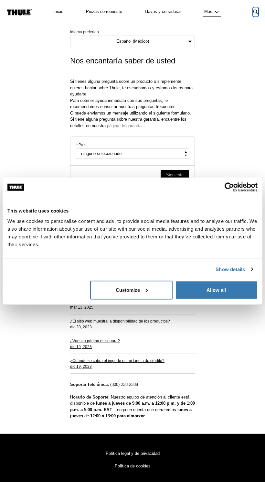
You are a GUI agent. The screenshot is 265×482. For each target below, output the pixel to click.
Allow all (216, 289)
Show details (230, 269)
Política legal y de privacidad (133, 453)
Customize (128, 289)
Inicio (58, 11)
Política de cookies (133, 466)
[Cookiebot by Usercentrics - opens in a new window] (229, 187)
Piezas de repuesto (104, 11)
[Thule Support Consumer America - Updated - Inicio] (19, 12)
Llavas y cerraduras (163, 11)
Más (208, 11)
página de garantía (124, 125)
